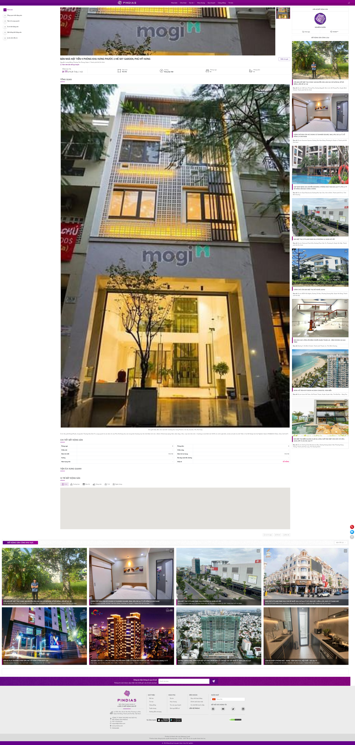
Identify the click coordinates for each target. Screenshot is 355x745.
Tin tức (230, 3)
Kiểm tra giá (284, 59)
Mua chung (201, 3)
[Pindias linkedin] (243, 709)
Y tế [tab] (108, 484)
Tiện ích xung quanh (13, 21)
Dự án (191, 3)
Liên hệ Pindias (194, 708)
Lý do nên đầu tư (12, 38)
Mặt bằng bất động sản (14, 32)
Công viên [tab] (99, 484)
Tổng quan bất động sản (14, 15)
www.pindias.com (117, 726)
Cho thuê (183, 3)
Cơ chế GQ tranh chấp (197, 705)
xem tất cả (340, 542)
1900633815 (115, 728)
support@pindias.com (118, 723)
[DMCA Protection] (237, 719)
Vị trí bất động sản (12, 26)
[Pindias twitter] (233, 709)
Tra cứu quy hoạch (175, 705)
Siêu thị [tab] (87, 484)
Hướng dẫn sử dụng (155, 711)
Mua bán (174, 3)
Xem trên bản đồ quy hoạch (70, 64)
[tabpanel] (175, 509)
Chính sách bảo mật (197, 701)
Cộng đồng (222, 3)
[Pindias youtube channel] (223, 709)
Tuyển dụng (152, 708)
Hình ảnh (10, 10)
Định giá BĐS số (175, 708)
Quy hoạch (211, 3)
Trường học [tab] (76, 484)
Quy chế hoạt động (196, 698)
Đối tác (151, 698)
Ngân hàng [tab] (118, 484)
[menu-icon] (348, 3)
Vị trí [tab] (65, 484)
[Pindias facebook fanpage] (213, 709)
